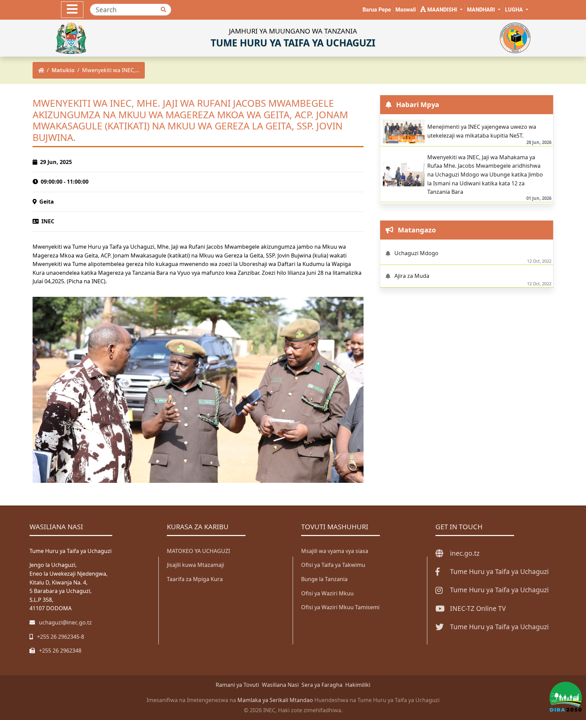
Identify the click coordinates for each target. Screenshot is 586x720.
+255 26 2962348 (60, 650)
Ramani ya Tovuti (237, 684)
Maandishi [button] (442, 9)
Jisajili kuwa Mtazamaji (195, 565)
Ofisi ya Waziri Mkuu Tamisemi (340, 607)
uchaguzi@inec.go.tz (65, 622)
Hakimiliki (357, 684)
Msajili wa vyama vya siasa (334, 551)
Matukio (63, 70)
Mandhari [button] (481, 9)
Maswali (405, 9)
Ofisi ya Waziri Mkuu (327, 593)
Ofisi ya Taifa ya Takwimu (333, 565)
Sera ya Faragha (322, 684)
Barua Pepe (377, 9)
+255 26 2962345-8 (60, 636)
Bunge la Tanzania (324, 579)
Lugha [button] (514, 9)
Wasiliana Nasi (280, 684)
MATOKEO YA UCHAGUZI (198, 551)
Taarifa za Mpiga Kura (195, 579)
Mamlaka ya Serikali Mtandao (275, 700)
